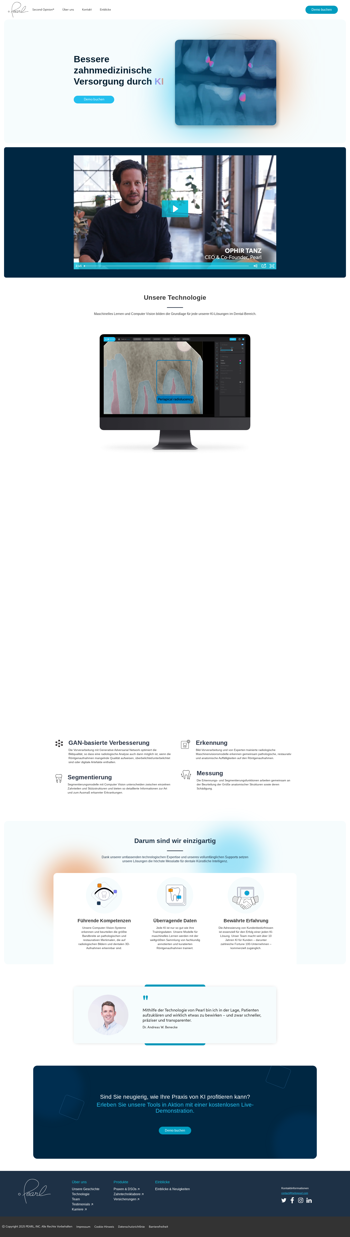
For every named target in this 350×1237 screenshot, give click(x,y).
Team (76, 1199)
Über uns (68, 9)
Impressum (83, 1226)
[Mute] (255, 266)
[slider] (166, 266)
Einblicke (105, 9)
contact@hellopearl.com (294, 1193)
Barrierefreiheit (158, 1226)
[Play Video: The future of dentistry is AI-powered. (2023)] (175, 208)
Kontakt (87, 9)
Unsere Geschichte (85, 1189)
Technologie (81, 1194)
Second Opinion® (43, 9)
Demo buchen (322, 9)
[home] (18, 9)
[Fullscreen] (272, 266)
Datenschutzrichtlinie (131, 1226)
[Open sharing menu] (263, 266)
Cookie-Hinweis (104, 1226)
